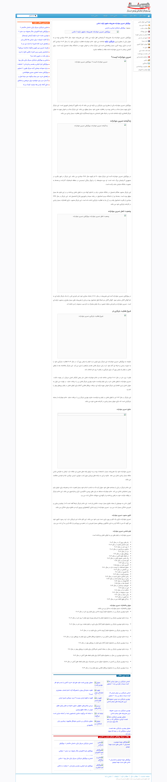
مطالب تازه (133, 16)
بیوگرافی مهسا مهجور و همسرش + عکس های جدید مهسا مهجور (119, 761)
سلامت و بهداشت (143, 54)
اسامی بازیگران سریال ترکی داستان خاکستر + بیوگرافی (76, 743)
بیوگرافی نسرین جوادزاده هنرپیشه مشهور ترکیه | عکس (113, 23)
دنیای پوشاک (144, 31)
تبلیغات (125, 16)
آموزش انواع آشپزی (142, 44)
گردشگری (145, 63)
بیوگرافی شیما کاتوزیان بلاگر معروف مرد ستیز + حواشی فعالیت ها (33, 32)
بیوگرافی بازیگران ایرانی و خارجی (115, 28)
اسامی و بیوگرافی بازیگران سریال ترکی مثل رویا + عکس (75, 758)
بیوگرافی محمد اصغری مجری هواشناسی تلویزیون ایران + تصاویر (35, 72)
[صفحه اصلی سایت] (148, 16)
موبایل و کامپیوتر (143, 70)
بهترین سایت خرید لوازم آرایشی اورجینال (35, 36)
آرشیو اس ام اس (143, 38)
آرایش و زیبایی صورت (141, 35)
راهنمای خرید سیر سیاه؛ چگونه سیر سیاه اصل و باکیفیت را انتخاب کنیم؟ (33, 77)
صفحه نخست (145, 776)
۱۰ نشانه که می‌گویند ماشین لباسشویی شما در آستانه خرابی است (73, 713)
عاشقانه (105, 16)
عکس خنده (113, 16)
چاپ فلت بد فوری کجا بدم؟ (39, 56)
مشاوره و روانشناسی (142, 66)
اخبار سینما (145, 41)
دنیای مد (145, 47)
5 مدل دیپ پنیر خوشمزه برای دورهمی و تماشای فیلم (33, 81)
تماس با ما (95, 16)
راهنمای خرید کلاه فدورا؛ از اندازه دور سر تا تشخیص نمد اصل (34, 44)
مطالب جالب (144, 28)
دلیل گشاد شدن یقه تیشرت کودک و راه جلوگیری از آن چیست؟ (35, 85)
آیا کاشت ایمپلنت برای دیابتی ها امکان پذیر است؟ (34, 40)
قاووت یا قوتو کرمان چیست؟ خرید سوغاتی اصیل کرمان (76, 698)
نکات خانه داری (143, 51)
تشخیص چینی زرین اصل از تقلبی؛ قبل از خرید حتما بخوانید (33, 52)
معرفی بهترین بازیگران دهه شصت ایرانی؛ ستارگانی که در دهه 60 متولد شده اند (119, 731)
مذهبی (146, 60)
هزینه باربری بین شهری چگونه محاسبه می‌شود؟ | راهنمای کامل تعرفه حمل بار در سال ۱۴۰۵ (33, 48)
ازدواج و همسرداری (142, 57)
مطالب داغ (143, 16)
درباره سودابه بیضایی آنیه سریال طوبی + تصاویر (33, 68)
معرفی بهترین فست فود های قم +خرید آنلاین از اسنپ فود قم (74, 682)
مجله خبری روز (143, 25)
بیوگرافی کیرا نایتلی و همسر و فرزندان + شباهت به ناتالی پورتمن (32, 64)
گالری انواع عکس (143, 22)
